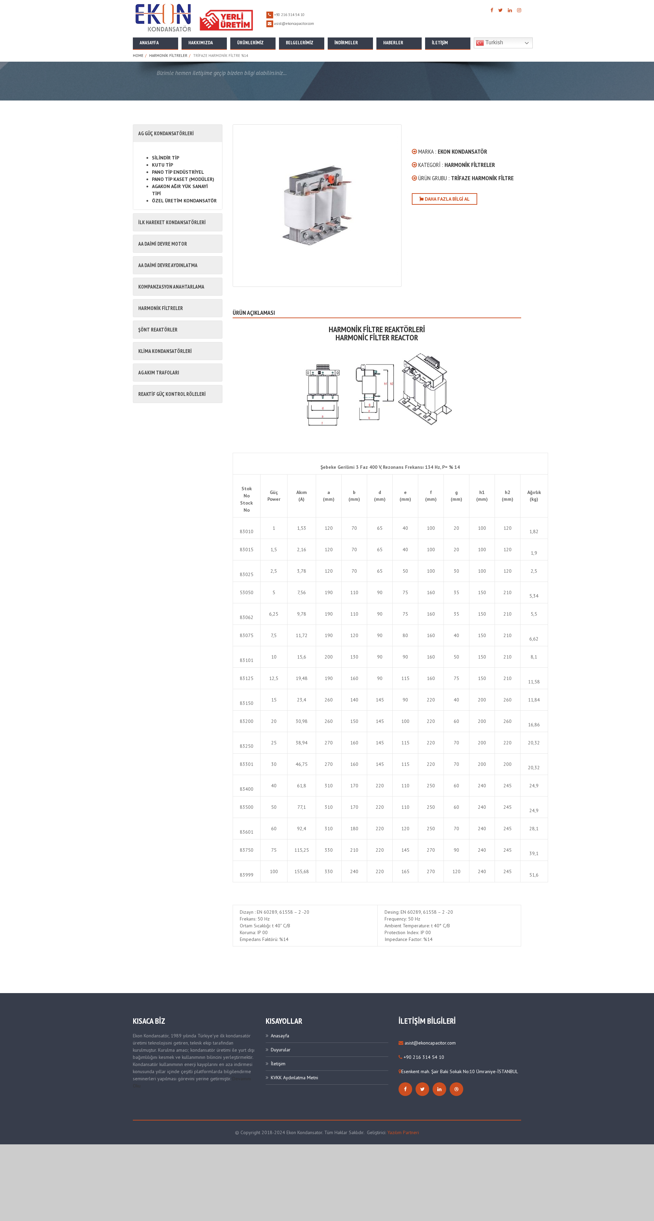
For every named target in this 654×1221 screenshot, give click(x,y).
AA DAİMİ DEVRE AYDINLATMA (168, 265)
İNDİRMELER (346, 43)
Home (138, 55)
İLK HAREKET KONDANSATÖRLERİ (172, 222)
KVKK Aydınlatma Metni (294, 1078)
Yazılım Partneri (403, 1132)
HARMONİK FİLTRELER (160, 308)
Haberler (393, 43)
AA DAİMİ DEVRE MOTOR (162, 244)
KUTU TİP (162, 165)
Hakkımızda (200, 43)
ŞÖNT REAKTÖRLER (157, 329)
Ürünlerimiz (250, 43)
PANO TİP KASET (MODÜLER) (183, 179)
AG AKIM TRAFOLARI (158, 372)
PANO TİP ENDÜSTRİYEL (178, 172)
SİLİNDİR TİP (165, 158)
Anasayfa (149, 43)
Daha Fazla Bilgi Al (446, 199)
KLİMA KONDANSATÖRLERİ (165, 351)
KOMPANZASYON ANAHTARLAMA (171, 286)
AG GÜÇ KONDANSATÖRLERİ (166, 133)
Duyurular (281, 1050)
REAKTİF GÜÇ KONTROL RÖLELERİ (172, 394)
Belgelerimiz (299, 43)
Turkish (493, 42)
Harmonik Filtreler (168, 55)
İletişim (440, 43)
